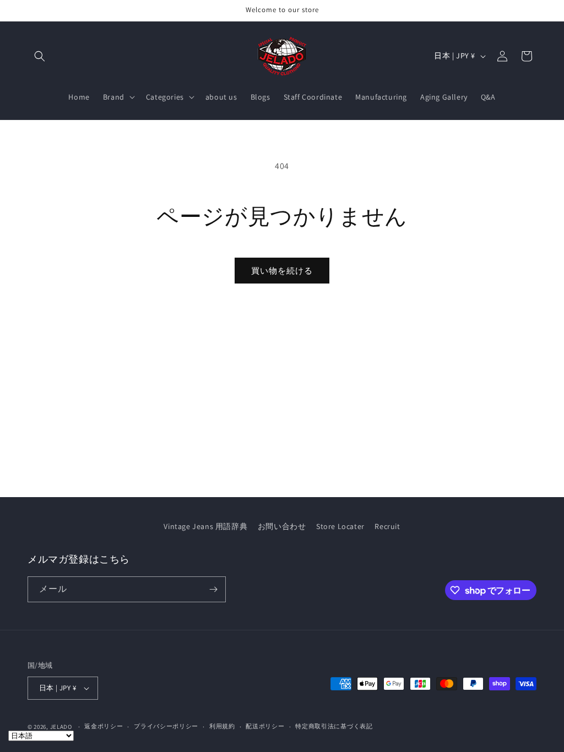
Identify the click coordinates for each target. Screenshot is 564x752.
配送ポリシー (265, 726)
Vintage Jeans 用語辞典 (205, 526)
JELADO (61, 727)
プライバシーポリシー (166, 726)
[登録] (213, 589)
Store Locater (340, 526)
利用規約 (222, 726)
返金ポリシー (103, 726)
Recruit (387, 526)
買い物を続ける (282, 270)
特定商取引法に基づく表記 (333, 726)
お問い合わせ (282, 526)
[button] (40, 56)
